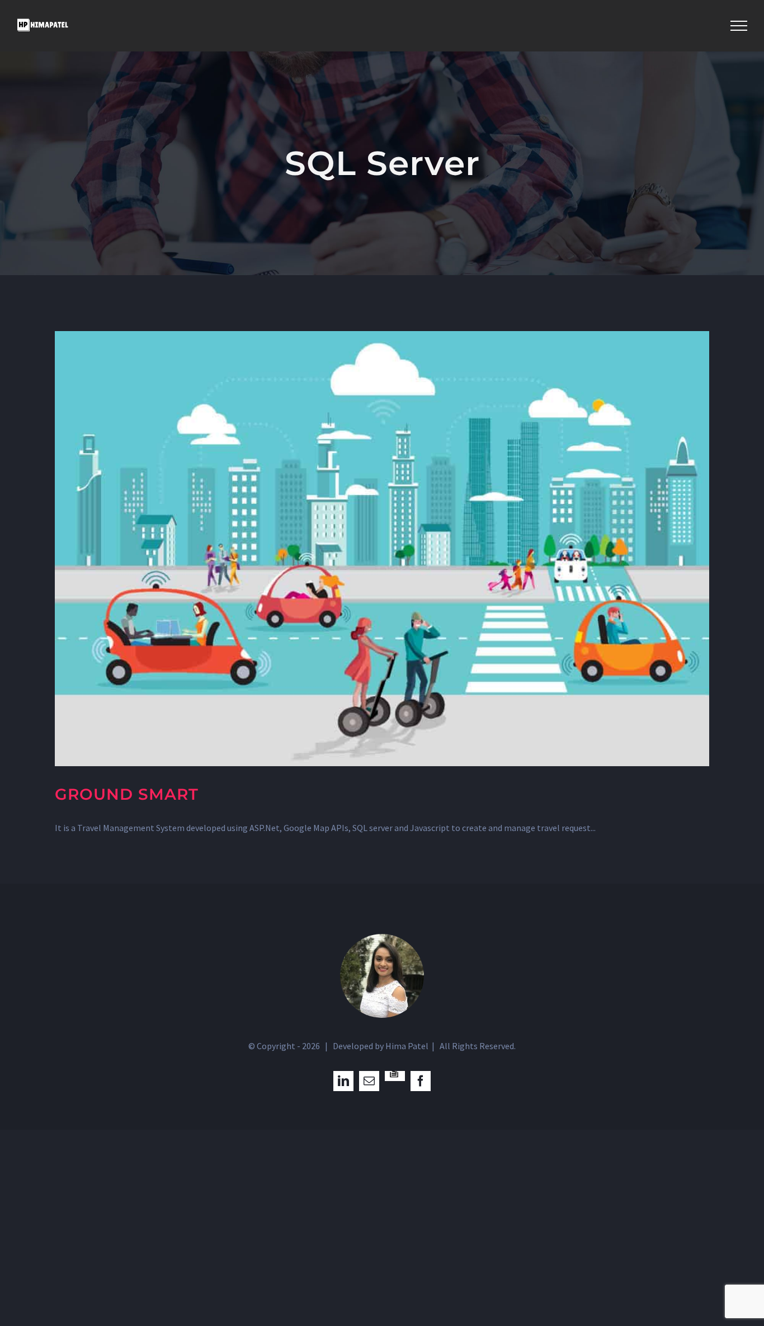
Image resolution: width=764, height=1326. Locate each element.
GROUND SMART (127, 794)
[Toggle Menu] (739, 26)
